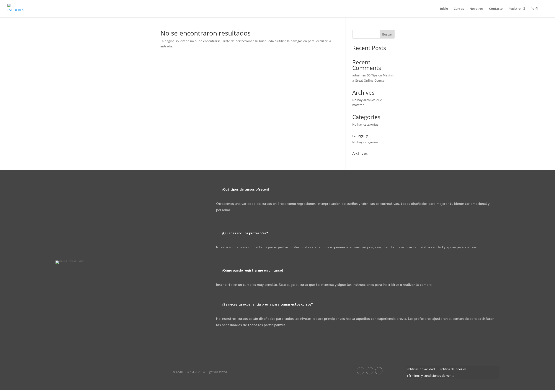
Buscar (387, 34)
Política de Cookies (453, 369)
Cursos (459, 9)
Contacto (496, 9)
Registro (514, 9)
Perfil (535, 9)
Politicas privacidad (421, 369)
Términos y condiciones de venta (430, 376)
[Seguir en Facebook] (360, 370)
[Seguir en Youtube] (369, 370)
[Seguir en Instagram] (378, 370)
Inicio (444, 9)
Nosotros (476, 9)
